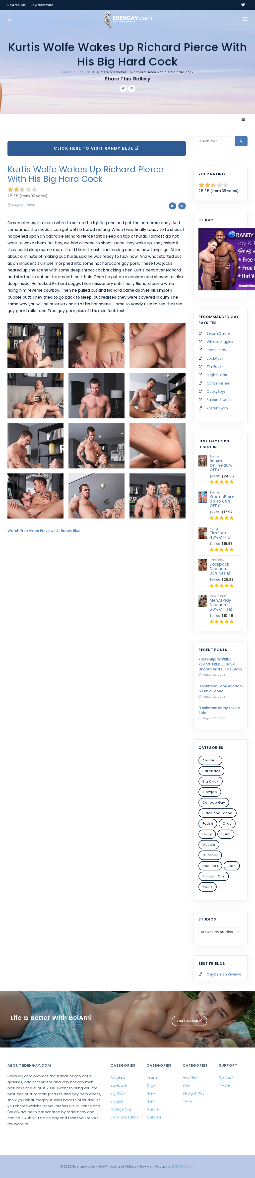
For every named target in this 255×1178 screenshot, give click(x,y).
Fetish (207, 823)
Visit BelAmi (188, 1021)
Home (66, 72)
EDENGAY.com (183, 1166)
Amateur (210, 760)
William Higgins (220, 341)
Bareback (211, 771)
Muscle (208, 844)
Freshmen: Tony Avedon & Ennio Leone (220, 689)
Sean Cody (216, 349)
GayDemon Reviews (224, 974)
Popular (84, 72)
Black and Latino (217, 813)
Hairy (207, 834)
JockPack (215, 358)
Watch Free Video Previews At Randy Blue (43, 530)
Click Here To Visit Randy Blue (94, 148)
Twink (207, 886)
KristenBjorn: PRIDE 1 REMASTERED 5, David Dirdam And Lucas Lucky (220, 664)
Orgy (227, 823)
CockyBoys (216, 391)
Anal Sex (210, 865)
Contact (226, 1077)
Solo (232, 865)
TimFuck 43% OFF (219, 535)
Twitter (225, 1085)
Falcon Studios (219, 399)
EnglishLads (217, 374)
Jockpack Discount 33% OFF (219, 569)
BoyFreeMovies (42, 5)
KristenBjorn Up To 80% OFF (222, 501)
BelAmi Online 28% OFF (221, 465)
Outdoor (210, 855)
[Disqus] (96, 606)
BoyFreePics (16, 5)
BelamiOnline (218, 333)
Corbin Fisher (218, 383)
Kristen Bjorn (217, 408)
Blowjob (209, 791)
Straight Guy (213, 876)
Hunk (225, 834)
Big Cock (210, 781)
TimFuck (214, 366)
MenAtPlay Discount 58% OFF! (220, 605)
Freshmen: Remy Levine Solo (219, 710)
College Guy (213, 802)
